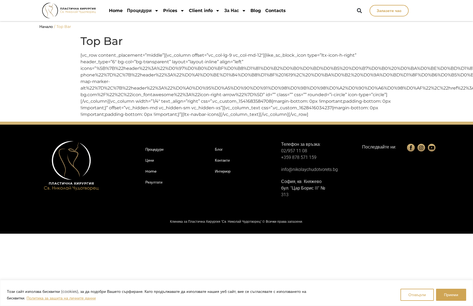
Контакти (222, 160)
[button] (359, 10)
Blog (255, 10)
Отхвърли (417, 294)
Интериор (222, 171)
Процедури (139, 10)
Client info (201, 10)
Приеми (451, 294)
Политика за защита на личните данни (61, 298)
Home (116, 10)
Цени (149, 160)
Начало (46, 26)
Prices (170, 10)
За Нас (231, 10)
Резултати (153, 182)
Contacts (275, 10)
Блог (219, 149)
